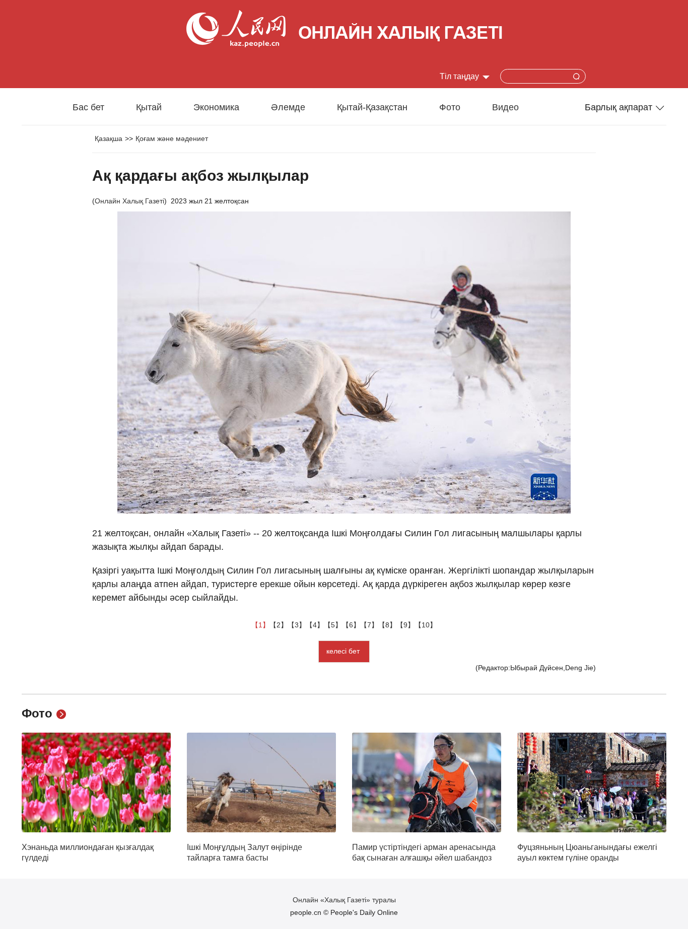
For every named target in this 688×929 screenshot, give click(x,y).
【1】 (260, 625)
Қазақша (108, 138)
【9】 (405, 625)
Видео (505, 107)
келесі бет (344, 651)
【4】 (315, 625)
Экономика (216, 107)
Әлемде (288, 107)
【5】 (333, 625)
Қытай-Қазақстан (372, 107)
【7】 (369, 625)
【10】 (426, 625)
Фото (449, 107)
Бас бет (88, 107)
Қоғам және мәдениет (171, 138)
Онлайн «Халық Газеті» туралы (344, 900)
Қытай (149, 107)
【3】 (297, 625)
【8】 (387, 625)
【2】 (278, 625)
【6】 (351, 625)
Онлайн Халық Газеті (129, 201)
